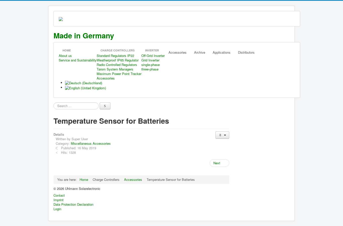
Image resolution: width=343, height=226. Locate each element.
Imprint (58, 200)
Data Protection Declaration (73, 204)
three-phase (149, 69)
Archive (199, 52)
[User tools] (222, 135)
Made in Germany (83, 35)
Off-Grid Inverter (153, 55)
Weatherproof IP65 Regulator (118, 60)
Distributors (246, 52)
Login (57, 209)
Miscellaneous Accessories (91, 143)
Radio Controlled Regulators (117, 64)
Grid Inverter (150, 60)
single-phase (150, 64)
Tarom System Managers (115, 69)
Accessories (106, 78)
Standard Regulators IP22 (115, 55)
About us (65, 55)
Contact (59, 195)
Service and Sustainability (78, 60)
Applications (222, 52)
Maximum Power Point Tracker (119, 73)
